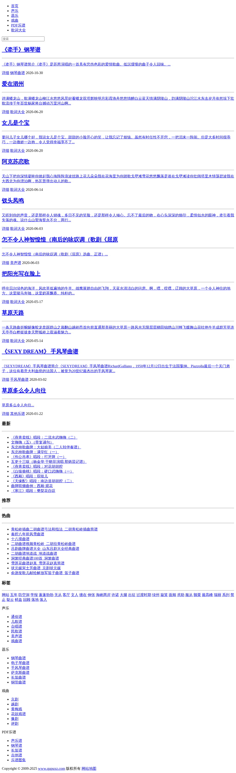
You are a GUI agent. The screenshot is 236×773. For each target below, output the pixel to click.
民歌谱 (16, 631)
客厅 (66, 595)
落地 (35, 600)
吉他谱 (16, 755)
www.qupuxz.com (51, 768)
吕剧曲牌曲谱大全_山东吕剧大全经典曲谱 (45, 549)
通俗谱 (16, 617)
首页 (14, 6)
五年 (14, 595)
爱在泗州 (13, 84)
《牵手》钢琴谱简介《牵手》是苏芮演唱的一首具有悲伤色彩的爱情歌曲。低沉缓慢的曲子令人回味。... (86, 64)
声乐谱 (16, 741)
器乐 (14, 16)
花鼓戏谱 (18, 714)
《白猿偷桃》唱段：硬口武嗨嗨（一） (42, 471)
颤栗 (197, 595)
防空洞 (24, 595)
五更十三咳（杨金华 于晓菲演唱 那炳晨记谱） (49, 462)
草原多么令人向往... (18, 405)
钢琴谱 (16, 745)
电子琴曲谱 (20, 663)
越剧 (14, 704)
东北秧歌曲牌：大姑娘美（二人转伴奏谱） (46, 447)
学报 (34, 595)
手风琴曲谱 (19, 379)
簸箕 (164, 595)
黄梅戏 (16, 709)
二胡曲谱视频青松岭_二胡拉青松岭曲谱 (43, 544)
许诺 (115, 595)
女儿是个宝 (16, 123)
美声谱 (15, 263)
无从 (58, 595)
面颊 (172, 595)
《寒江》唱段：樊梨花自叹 (33, 491)
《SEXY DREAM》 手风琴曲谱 (40, 351)
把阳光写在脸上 (21, 274)
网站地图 (89, 768)
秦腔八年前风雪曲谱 (27, 534)
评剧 (14, 723)
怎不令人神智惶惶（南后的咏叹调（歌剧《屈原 (60, 240)
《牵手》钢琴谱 (21, 50)
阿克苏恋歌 (16, 162)
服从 (189, 595)
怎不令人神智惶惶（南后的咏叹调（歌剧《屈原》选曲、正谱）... (55, 254)
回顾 (26, 600)
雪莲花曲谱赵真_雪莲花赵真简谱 (38, 563)
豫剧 (14, 719)
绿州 (155, 595)
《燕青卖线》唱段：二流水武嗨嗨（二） (44, 437)
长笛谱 (16, 750)
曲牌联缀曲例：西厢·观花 (32, 486)
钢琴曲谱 (17, 73)
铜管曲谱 (18, 682)
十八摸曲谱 (20, 539)
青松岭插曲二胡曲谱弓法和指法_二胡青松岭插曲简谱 (54, 529)
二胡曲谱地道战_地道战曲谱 (34, 553)
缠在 (83, 595)
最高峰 (207, 595)
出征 (132, 595)
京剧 (14, 699)
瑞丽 (217, 595)
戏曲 (14, 20)
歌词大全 (18, 30)
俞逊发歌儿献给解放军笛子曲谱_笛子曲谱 (45, 573)
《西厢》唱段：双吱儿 (29, 476)
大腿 (123, 595)
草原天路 (13, 313)
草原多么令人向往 (24, 390)
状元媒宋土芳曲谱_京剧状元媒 (36, 568)
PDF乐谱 (18, 25)
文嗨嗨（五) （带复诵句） (32, 442)
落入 (43, 600)
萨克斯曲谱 (20, 672)
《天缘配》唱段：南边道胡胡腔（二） (42, 481)
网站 (5, 595)
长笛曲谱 (18, 677)
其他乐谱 (17, 414)
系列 (226, 595)
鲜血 (18, 600)
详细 (5, 73)
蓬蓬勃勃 (46, 595)
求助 (180, 595)
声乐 (14, 11)
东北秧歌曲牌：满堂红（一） (35, 452)
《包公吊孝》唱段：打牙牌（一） (38, 457)
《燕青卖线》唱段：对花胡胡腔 (37, 466)
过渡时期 (143, 595)
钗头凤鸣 (13, 201)
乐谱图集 (18, 760)
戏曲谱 (16, 641)
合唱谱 (16, 626)
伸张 (91, 595)
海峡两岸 (103, 595)
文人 (74, 595)
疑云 (10, 600)
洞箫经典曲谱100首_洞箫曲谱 (35, 558)
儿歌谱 (16, 621)
